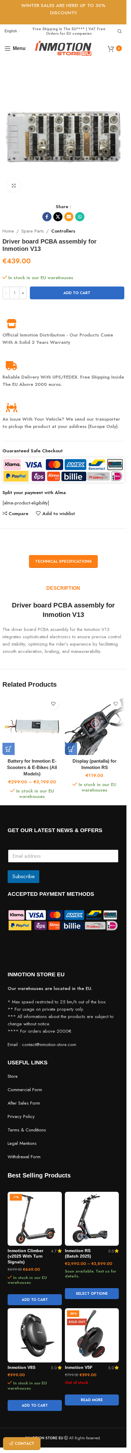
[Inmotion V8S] (35, 1335)
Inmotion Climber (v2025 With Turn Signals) (25, 1256)
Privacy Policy (21, 1116)
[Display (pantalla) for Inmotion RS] (94, 725)
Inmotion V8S (21, 1367)
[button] (71, 749)
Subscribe (23, 876)
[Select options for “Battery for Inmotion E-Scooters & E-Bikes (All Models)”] (8, 749)
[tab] (63, 588)
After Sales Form (24, 1103)
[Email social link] (68, 216)
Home (8, 231)
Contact (24, 1443)
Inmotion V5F (79, 1367)
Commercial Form (25, 1089)
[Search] (120, 31)
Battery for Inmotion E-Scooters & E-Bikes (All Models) (32, 767)
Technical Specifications (63, 561)
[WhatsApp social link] (79, 216)
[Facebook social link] (46, 216)
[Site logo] (63, 48)
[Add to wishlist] (53, 704)
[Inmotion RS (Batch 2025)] (92, 1219)
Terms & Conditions (27, 1130)
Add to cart (76, 293)
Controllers (63, 231)
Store (13, 1076)
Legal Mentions (22, 1143)
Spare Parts (32, 231)
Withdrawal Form (24, 1156)
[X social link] (57, 216)
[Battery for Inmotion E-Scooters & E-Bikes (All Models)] (32, 725)
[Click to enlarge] (14, 185)
